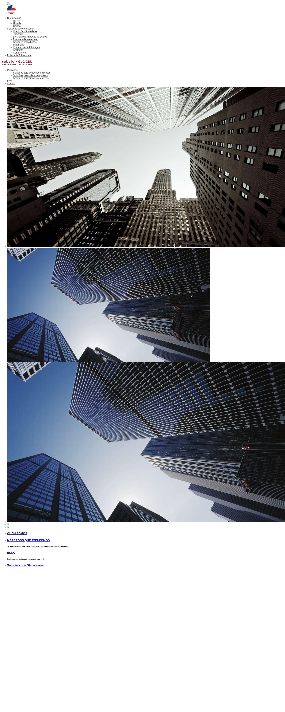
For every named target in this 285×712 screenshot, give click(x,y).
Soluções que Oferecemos (25, 565)
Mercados (12, 70)
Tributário (18, 34)
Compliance (19, 52)
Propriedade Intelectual (25, 39)
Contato (11, 83)
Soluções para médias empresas (30, 75)
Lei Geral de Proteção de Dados (30, 36)
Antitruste (18, 50)
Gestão (17, 26)
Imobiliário (18, 44)
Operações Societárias (25, 31)
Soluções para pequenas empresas (31, 72)
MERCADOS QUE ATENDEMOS (28, 540)
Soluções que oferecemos (21, 28)
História (17, 23)
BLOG (11, 552)
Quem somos (14, 18)
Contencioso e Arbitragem (26, 47)
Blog (9, 80)
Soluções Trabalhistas (25, 42)
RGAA (16, 20)
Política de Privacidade (19, 55)
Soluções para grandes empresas (31, 78)
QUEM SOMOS (17, 533)
